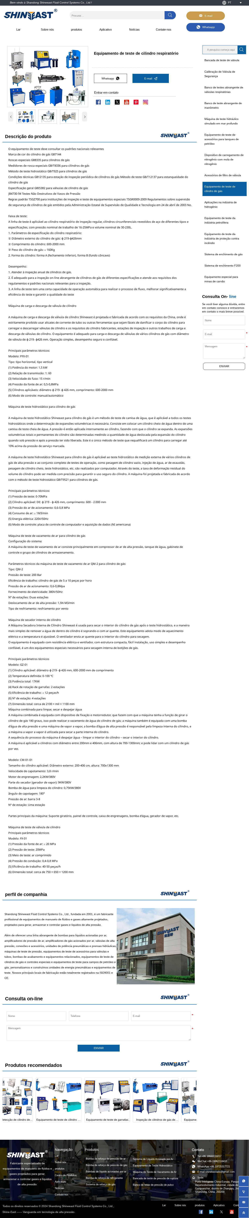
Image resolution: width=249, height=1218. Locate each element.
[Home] (31, 14)
